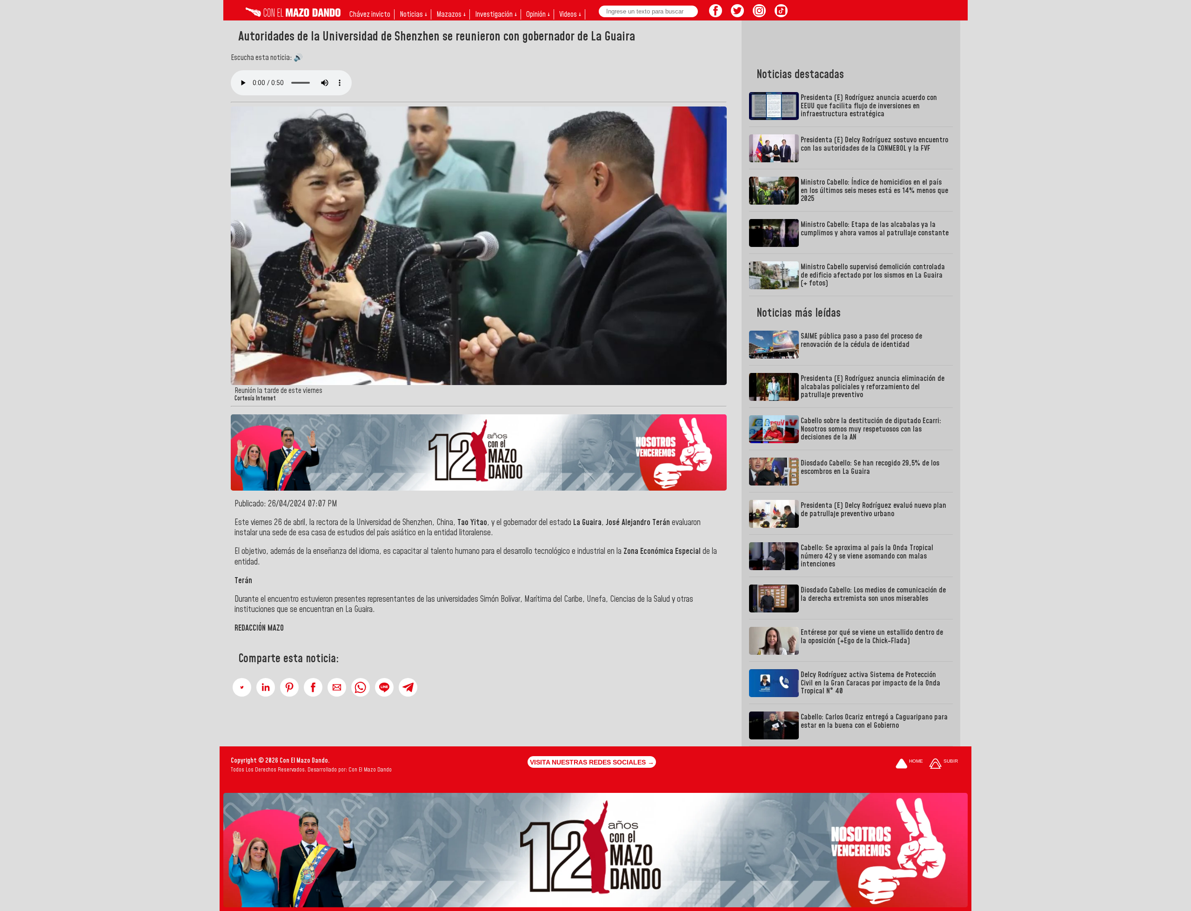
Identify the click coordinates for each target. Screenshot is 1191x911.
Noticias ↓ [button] (413, 14)
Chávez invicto (369, 14)
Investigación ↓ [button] (496, 14)
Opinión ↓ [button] (538, 14)
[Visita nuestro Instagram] (759, 14)
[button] (242, 687)
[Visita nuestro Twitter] (737, 14)
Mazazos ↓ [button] (451, 14)
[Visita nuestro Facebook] (715, 14)
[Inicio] (293, 14)
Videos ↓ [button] (570, 14)
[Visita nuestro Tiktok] (781, 14)
